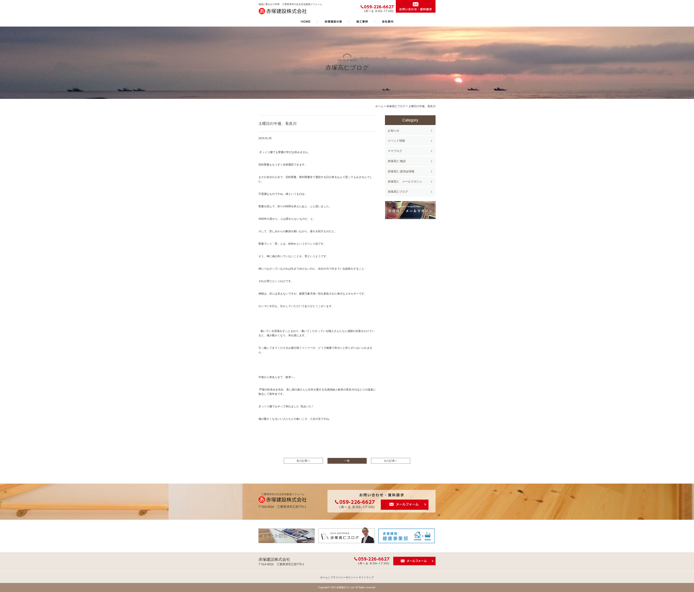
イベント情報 (396, 140)
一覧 (347, 460)
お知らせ (393, 130)
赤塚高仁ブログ (398, 191)
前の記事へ (303, 460)
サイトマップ (366, 577)
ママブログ (395, 151)
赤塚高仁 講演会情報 (401, 171)
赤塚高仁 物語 (397, 161)
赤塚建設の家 (333, 21)
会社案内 (387, 21)
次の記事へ (390, 460)
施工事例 (362, 21)
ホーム (305, 21)
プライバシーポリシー (343, 577)
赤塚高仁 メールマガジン (405, 181)
